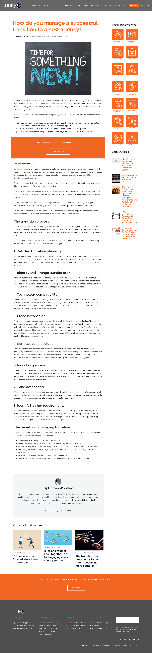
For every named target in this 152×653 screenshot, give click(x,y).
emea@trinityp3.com (100, 628)
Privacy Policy (130, 629)
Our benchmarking (21, 169)
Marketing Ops (48, 5)
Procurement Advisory (117, 128)
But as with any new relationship (59, 103)
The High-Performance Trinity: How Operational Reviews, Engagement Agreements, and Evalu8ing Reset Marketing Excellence (129, 196)
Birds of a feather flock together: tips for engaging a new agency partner (56, 555)
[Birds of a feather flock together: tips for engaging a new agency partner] (58, 537)
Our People (132, 144)
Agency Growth (132, 58)
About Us (35, 5)
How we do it (117, 144)
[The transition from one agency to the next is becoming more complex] (89, 540)
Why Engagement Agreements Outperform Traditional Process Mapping (129, 217)
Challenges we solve (132, 42)
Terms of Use (94, 645)
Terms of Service (121, 631)
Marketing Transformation (132, 93)
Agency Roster (118, 75)
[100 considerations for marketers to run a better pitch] (27, 540)
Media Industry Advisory (117, 111)
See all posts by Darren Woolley (58, 511)
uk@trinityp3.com (73, 628)
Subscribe (105, 645)
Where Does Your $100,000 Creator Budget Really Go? (129, 178)
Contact (133, 5)
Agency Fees (117, 58)
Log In (142, 5)
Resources (122, 5)
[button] (148, 5)
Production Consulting (132, 128)
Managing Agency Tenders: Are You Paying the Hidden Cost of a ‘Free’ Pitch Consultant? (129, 233)
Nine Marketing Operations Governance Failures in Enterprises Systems (128, 164)
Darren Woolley (22, 36)
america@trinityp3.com (23, 628)
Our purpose (117, 41)
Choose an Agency (64, 5)
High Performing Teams (117, 93)
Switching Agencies (40, 36)
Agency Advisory (108, 5)
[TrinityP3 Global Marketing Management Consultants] (12, 5)
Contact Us (127, 620)
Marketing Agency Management (86, 5)
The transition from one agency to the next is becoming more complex (87, 561)
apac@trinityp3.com (48, 634)
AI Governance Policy (131, 645)
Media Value (132, 110)
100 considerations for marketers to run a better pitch (26, 559)
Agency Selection (132, 75)
